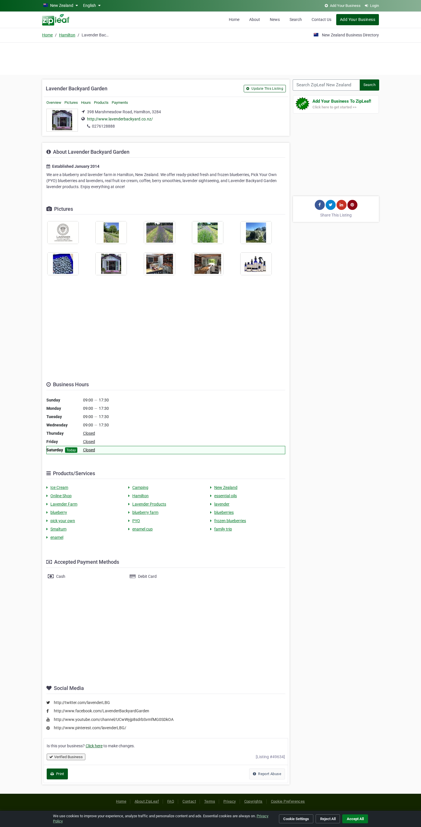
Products (101, 102)
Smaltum (58, 529)
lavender (221, 504)
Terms (209, 801)
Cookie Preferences (288, 801)
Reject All (328, 819)
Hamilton (67, 35)
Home (234, 19)
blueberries (224, 512)
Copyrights (253, 801)
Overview (53, 102)
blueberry (58, 512)
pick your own (62, 520)
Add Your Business (357, 19)
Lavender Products (149, 504)
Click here (94, 746)
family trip (223, 529)
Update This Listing (267, 89)
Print (59, 774)
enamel (56, 537)
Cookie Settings (296, 819)
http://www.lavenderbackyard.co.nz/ (120, 119)
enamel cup (142, 529)
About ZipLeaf (147, 801)
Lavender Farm (63, 504)
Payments (120, 102)
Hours (86, 102)
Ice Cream (59, 487)
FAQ (170, 801)
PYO (136, 520)
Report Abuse (269, 774)
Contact (189, 801)
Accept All (355, 819)
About (254, 19)
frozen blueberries (230, 520)
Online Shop (61, 496)
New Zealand (225, 487)
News (275, 19)
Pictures (71, 102)
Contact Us (321, 19)
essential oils (225, 496)
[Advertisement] (210, 58)
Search (296, 19)
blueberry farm (145, 512)
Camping (140, 487)
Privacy (229, 801)
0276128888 (103, 126)
